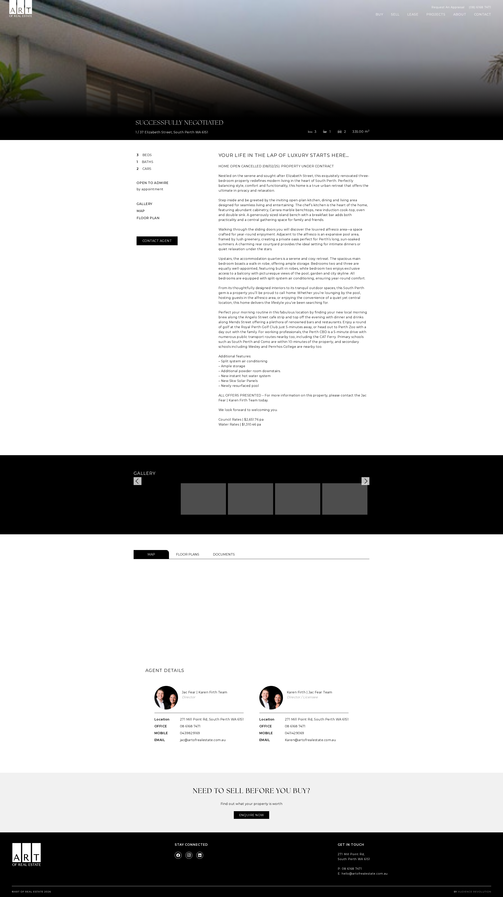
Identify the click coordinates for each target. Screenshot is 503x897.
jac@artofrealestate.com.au (203, 740)
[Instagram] (188, 855)
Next (365, 481)
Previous (137, 481)
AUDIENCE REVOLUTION (474, 891)
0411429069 (294, 733)
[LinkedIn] (199, 855)
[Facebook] (178, 855)
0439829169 (190, 733)
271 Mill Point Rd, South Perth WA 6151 (212, 719)
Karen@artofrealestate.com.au (310, 740)
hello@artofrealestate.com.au (365, 873)
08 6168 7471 (190, 726)
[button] (386, 14)
